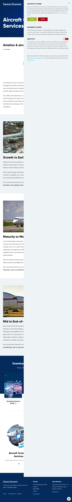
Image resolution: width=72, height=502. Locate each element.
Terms (4, 494)
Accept (32, 19)
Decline (43, 19)
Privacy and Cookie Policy (36, 58)
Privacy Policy (11, 494)
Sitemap (19, 494)
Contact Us (36, 494)
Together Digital (12, 487)
